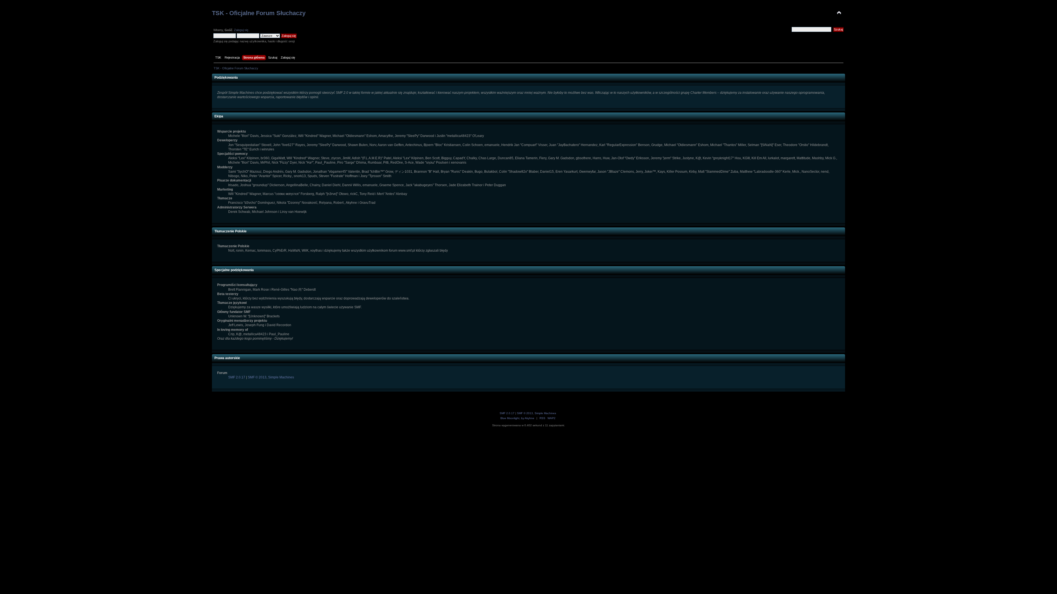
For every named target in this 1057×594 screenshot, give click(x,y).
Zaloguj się (241, 30)
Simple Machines (281, 377)
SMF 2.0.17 (236, 377)
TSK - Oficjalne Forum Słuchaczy (259, 13)
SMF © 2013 (257, 377)
